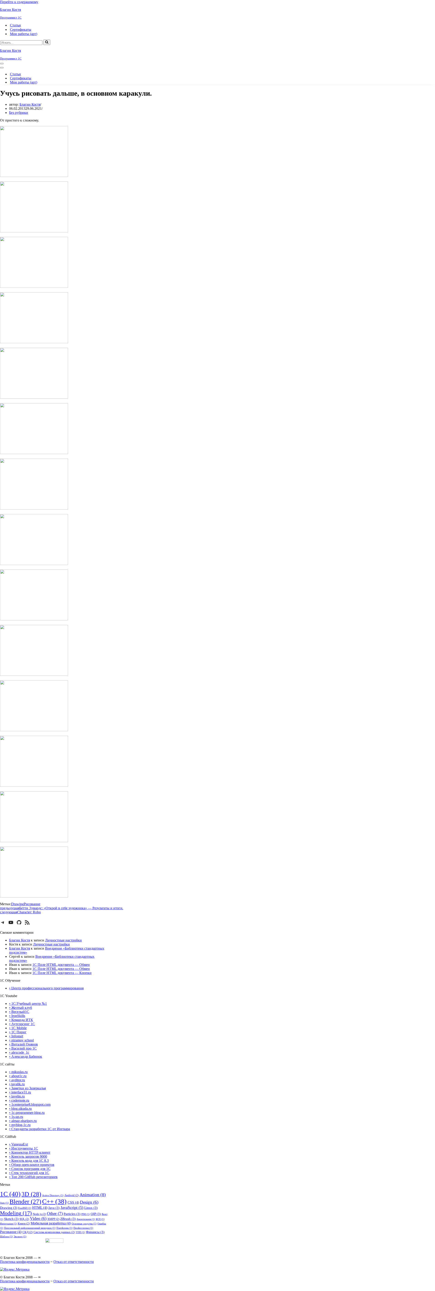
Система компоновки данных (54, 1232)
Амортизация (86, 1219)
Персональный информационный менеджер (30, 1228)
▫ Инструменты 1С (23, 1148)
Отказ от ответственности (73, 1262)
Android (71, 1195)
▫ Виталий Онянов (23, 1044)
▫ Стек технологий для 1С (29, 1173)
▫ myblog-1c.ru (20, 1125)
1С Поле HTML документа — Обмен (61, 965)
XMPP (53, 1219)
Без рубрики (18, 112)
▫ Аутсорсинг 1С (22, 1024)
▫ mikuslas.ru (18, 1072)
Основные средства (84, 1223)
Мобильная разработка (51, 1223)
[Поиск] (46, 42)
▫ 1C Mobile (18, 1028)
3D (31, 1194)
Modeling (16, 1213)
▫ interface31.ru (20, 1092)
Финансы (95, 1232)
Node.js (39, 1214)
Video (38, 1218)
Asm (4, 1203)
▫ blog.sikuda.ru (20, 1108)
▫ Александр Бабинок (25, 1056)
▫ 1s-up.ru (16, 1117)
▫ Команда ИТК (21, 1020)
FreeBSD (24, 1208)
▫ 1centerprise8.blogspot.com (30, 1104)
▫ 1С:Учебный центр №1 (28, 1003)
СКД (27, 1232)
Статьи (15, 25)
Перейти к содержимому (19, 2)
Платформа (64, 1228)
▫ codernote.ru (19, 1100)
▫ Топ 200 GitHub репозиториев (33, 1177)
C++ (54, 1201)
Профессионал (83, 1228)
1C (10, 1194)
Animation (93, 1194)
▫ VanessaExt (18, 1144)
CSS (73, 1202)
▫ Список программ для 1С (30, 1169)
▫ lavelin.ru (17, 1096)
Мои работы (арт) (23, 34)
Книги (24, 1223)
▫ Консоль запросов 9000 (28, 1156)
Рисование (32, 904)
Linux (91, 1208)
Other (55, 1213)
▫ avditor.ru (17, 1080)
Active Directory (52, 1195)
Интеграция (8, 1223)
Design (89, 1202)
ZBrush (68, 1219)
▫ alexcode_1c (19, 1052)
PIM (85, 1214)
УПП (80, 1232)
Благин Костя (29, 104)
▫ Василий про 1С (23, 1048)
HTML (39, 1207)
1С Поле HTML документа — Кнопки (62, 973)
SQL (24, 1219)
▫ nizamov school (21, 1040)
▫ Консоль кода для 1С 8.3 (29, 1160)
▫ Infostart (16, 1036)
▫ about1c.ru (18, 1076)
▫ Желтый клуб (20, 1008)
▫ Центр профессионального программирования (46, 988)
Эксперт (20, 1236)
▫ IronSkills (17, 1016)
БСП (100, 1219)
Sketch (11, 1219)
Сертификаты (20, 29)
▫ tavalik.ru (17, 1084)
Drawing (17, 904)
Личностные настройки (63, 940)
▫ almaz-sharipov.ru (23, 1121)
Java (54, 1208)
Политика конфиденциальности (25, 1262)
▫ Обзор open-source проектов (31, 1165)
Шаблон (6, 1236)
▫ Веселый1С (19, 1012)
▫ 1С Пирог (18, 1032)
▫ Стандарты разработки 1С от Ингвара (39, 1129)
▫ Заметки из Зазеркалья (27, 1088)
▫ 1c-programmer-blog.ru (27, 1113)
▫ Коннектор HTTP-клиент (29, 1152)
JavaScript (71, 1207)
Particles (72, 1214)
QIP (96, 1214)
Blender (25, 1201)
